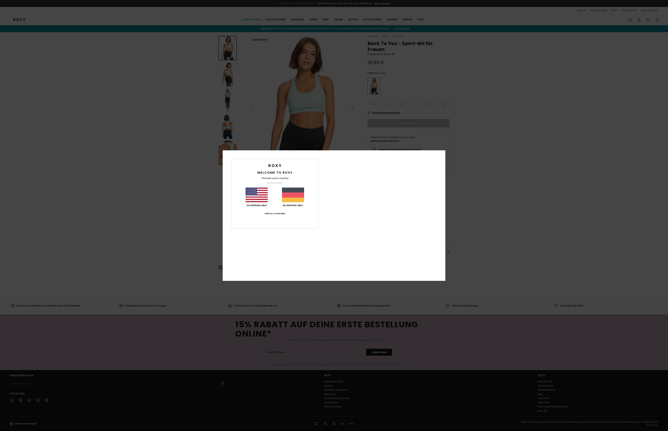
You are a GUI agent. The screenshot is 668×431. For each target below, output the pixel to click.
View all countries (275, 213)
